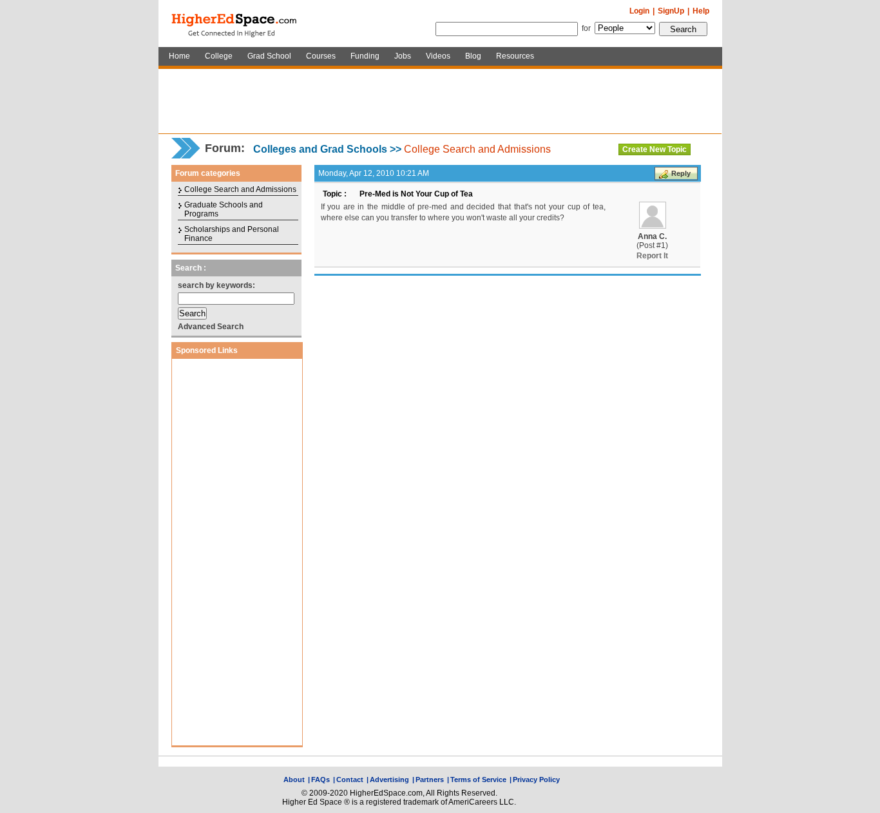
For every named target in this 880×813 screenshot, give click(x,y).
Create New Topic (654, 149)
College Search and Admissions (477, 149)
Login (639, 10)
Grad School (269, 56)
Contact (349, 779)
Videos (438, 56)
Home (179, 56)
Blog (473, 56)
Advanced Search (211, 326)
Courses (321, 56)
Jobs (402, 56)
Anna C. (652, 236)
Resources (515, 56)
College (219, 56)
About (294, 779)
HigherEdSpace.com (235, 24)
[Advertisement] (440, 101)
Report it (652, 255)
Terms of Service (478, 779)
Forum (223, 148)
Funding (364, 56)
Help (701, 10)
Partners (430, 779)
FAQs (320, 779)
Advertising (389, 779)
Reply (681, 173)
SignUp (671, 10)
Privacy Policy (536, 779)
